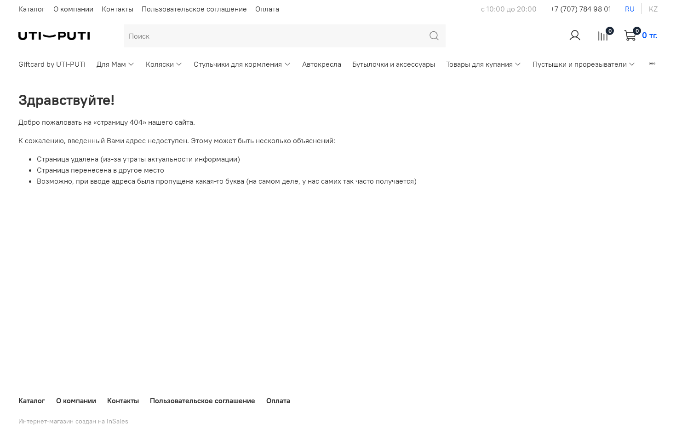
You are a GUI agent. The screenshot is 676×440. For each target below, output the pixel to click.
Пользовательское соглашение (194, 8)
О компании (73, 8)
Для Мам (111, 64)
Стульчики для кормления (238, 64)
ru (630, 8)
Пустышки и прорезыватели (580, 64)
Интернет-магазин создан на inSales (73, 421)
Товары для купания (479, 64)
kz (653, 8)
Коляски (160, 64)
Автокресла (321, 64)
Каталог (31, 8)
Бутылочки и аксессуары (393, 64)
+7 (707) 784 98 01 (580, 8)
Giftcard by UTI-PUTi (52, 64)
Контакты (117, 8)
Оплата (267, 8)
